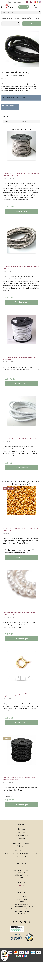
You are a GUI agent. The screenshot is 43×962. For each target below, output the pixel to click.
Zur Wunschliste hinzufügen (8, 107)
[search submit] (40, 12)
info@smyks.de (21, 846)
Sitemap (21, 885)
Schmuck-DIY (24, 7)
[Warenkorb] (36, 7)
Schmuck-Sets (21, 899)
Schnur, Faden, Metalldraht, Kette (21, 906)
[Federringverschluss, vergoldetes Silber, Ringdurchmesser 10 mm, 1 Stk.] (21, 671)
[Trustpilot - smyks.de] (17, 929)
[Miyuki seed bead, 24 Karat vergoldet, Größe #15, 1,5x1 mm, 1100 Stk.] (21, 506)
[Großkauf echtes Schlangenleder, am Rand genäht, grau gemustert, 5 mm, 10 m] (21, 151)
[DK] (35, 2)
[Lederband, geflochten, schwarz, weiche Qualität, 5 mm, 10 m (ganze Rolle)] (21, 755)
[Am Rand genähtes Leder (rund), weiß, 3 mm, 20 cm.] (21, 416)
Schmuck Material (21, 904)
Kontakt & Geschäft (21, 870)
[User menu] (31, 2)
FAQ (21, 880)
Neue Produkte (21, 897)
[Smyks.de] (7, 7)
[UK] (40, 2)
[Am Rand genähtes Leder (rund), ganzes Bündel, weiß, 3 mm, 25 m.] (21, 335)
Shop (21, 877)
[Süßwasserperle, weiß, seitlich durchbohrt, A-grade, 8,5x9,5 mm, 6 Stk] (21, 590)
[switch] (4, 959)
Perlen (21, 902)
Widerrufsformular (21, 875)
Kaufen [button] (32, 23)
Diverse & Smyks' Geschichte (21, 914)
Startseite (21, 868)
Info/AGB (21, 873)
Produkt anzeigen (21, 211)
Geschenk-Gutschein (21, 911)
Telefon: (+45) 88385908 (21, 843)
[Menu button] (40, 6)
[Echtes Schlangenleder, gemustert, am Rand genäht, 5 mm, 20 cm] (21, 244)
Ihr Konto (21, 882)
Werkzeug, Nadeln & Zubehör (21, 909)
